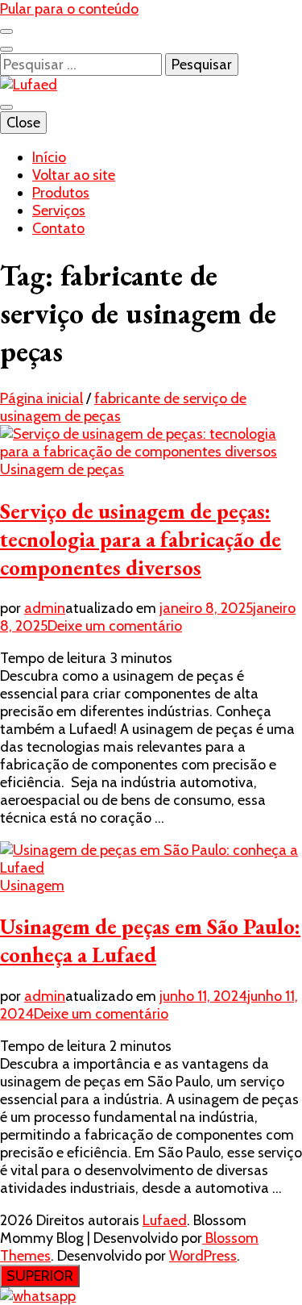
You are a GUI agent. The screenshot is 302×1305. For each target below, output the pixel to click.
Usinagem (32, 885)
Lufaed (165, 1220)
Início (49, 157)
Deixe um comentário (115, 626)
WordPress (203, 1256)
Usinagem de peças (62, 469)
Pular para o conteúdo (69, 9)
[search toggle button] (6, 49)
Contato (58, 228)
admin (44, 608)
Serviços (58, 210)
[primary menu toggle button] (6, 107)
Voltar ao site (73, 175)
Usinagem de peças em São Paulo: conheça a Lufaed (150, 940)
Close (23, 122)
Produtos (60, 193)
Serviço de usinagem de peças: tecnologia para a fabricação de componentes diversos (140, 539)
